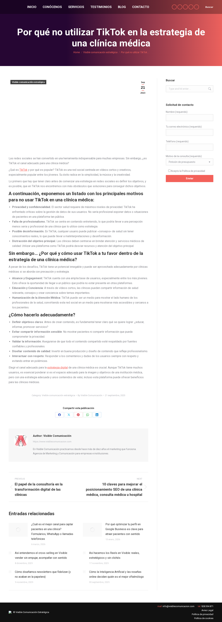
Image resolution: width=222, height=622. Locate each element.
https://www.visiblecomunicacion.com (52, 441)
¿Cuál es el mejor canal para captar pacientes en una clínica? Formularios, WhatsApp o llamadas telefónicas (52, 532)
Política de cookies (203, 618)
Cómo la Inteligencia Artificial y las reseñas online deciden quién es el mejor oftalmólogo (116, 574)
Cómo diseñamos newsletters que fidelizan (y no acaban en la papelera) (43, 574)
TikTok (23, 169)
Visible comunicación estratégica (28, 82)
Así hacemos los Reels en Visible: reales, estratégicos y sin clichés (114, 555)
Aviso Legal (207, 610)
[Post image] (18, 530)
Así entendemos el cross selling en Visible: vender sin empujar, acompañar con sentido (41, 555)
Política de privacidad (193, 171)
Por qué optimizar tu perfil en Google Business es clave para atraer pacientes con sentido (124, 529)
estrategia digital (57, 367)
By (90, 395)
